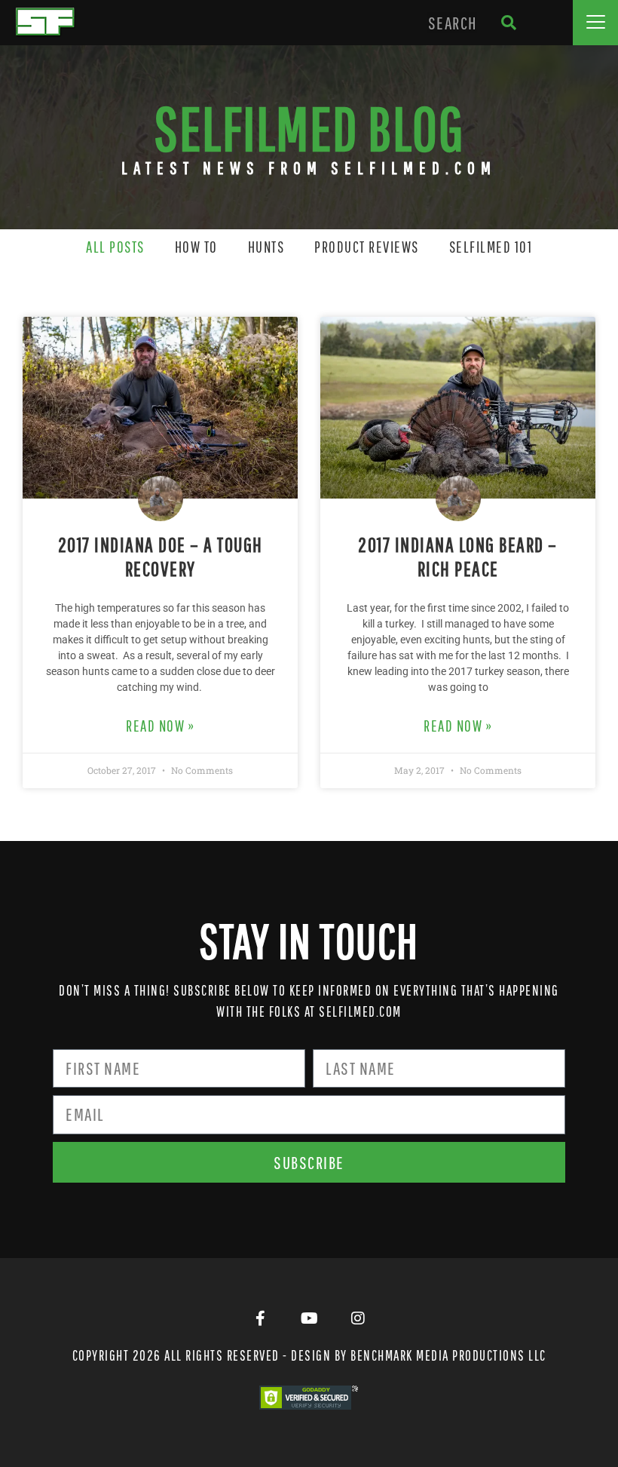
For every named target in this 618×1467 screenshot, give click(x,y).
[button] (595, 22)
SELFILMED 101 (491, 247)
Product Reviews (366, 247)
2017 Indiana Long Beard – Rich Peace (458, 556)
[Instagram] (358, 1318)
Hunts (266, 247)
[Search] (508, 22)
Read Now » (160, 726)
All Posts (115, 247)
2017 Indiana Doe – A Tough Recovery (160, 556)
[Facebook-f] (260, 1318)
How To (196, 247)
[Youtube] (309, 1318)
